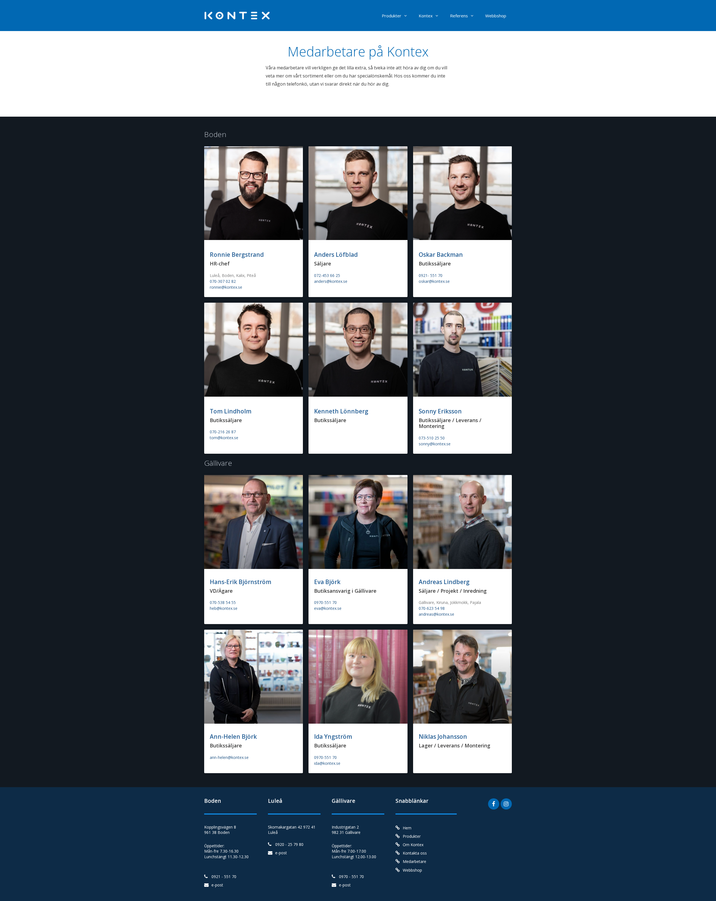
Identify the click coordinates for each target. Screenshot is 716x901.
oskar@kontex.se (434, 281)
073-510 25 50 (432, 438)
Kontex (426, 15)
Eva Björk (327, 582)
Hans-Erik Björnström (240, 582)
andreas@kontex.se (436, 614)
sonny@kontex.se (435, 443)
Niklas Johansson (443, 736)
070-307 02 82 (223, 281)
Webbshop (495, 15)
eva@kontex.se (327, 608)
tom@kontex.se (224, 437)
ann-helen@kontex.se (229, 757)
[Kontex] (239, 15)
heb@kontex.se (223, 608)
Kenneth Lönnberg (341, 411)
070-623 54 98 (432, 608)
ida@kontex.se (327, 763)
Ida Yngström (333, 736)
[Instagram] (506, 804)
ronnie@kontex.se (226, 287)
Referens (459, 15)
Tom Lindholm (230, 411)
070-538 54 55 (223, 602)
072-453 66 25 (327, 275)
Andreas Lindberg (444, 582)
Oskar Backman (441, 254)
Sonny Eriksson (440, 411)
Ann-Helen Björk (233, 736)
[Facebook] (493, 804)
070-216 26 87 (223, 431)
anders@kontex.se (330, 281)
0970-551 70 (325, 602)
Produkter (391, 15)
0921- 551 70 (430, 275)
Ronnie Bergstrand (237, 254)
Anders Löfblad (336, 254)
